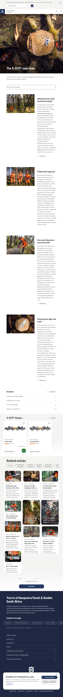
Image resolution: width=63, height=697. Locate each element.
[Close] (56, 674)
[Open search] (57, 12)
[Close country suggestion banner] (60, 3)
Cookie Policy (9, 684)
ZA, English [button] (8, 12)
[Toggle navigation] (61, 12)
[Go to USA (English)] (32, 5)
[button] (23, 423)
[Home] (2, 11)
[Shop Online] (24, 451)
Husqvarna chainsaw (44, 113)
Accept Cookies (49, 677)
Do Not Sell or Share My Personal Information (49, 681)
